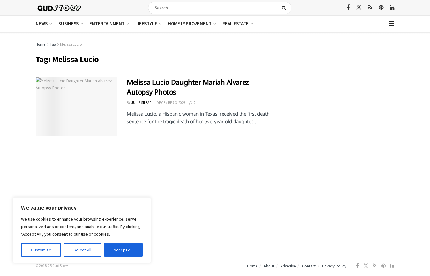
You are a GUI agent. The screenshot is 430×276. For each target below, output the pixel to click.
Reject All (82, 250)
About (269, 266)
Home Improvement (190, 23)
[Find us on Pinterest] (381, 7)
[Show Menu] (391, 23)
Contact (309, 266)
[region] (82, 230)
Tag (53, 44)
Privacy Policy (334, 266)
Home (40, 44)
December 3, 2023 (171, 103)
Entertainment (107, 23)
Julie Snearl (142, 103)
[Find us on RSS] (370, 7)
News (42, 23)
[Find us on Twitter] (359, 7)
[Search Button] (285, 8)
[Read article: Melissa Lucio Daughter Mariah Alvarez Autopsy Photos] (76, 106)
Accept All (123, 250)
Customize (41, 250)
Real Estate (235, 23)
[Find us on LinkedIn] (392, 7)
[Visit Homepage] (60, 7)
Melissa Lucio (71, 44)
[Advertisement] (340, 85)
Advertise (288, 266)
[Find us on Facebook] (348, 7)
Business (68, 23)
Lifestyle (146, 23)
